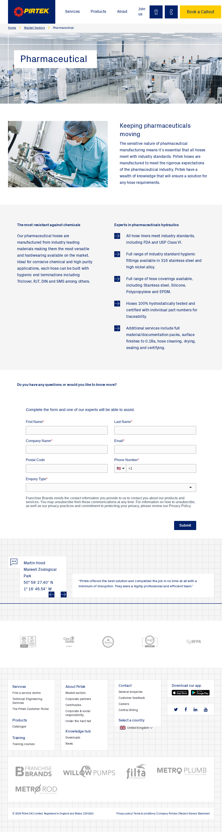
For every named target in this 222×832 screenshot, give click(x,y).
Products (98, 12)
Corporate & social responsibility (77, 713)
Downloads (72, 737)
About (122, 12)
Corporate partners (78, 699)
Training (18, 738)
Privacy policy (124, 813)
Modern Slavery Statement (194, 813)
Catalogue (19, 726)
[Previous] (51, 594)
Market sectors (75, 693)
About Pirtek (75, 687)
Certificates (73, 705)
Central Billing (128, 710)
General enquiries (130, 692)
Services (72, 12)
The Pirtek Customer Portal (30, 709)
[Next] (64, 594)
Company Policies (167, 813)
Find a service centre (26, 693)
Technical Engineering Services (27, 701)
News (69, 744)
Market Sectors (34, 28)
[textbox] (131, 728)
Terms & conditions (144, 813)
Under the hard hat (78, 721)
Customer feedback (132, 698)
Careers (124, 704)
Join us (141, 11)
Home (12, 28)
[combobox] (137, 728)
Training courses (23, 744)
